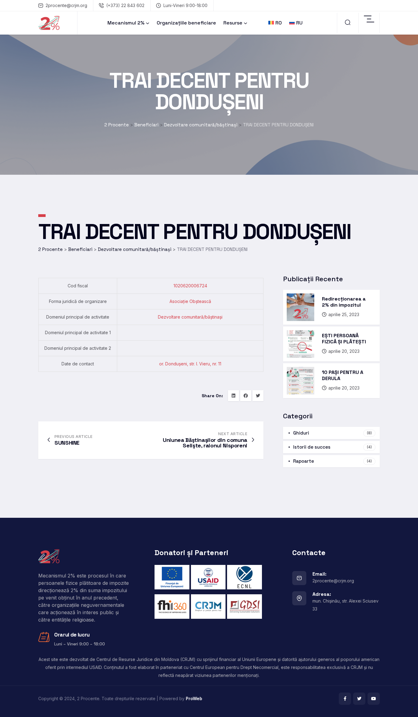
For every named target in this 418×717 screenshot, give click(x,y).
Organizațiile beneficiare (186, 23)
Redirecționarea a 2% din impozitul (344, 302)
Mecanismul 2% (125, 23)
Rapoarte (332, 461)
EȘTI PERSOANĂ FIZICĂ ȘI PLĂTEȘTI (344, 338)
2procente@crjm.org (66, 5)
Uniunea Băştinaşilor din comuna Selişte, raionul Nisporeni (205, 442)
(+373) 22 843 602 (125, 5)
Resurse (232, 23)
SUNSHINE (67, 442)
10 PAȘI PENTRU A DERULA (342, 375)
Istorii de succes (332, 447)
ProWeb (194, 698)
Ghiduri (332, 433)
